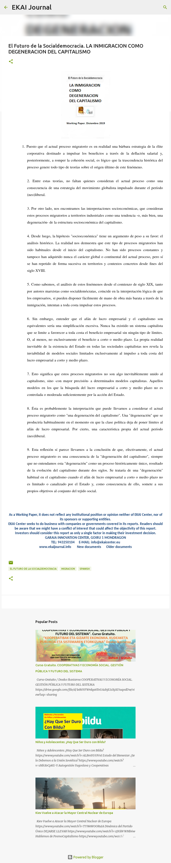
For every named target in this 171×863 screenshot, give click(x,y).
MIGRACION (68, 568)
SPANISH (85, 568)
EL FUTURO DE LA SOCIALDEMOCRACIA (33, 568)
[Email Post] (10, 564)
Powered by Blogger (88, 857)
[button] (10, 62)
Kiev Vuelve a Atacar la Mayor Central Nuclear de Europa (74, 813)
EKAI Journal (32, 7)
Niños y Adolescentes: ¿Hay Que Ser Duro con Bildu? (70, 742)
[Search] (57, 7)
